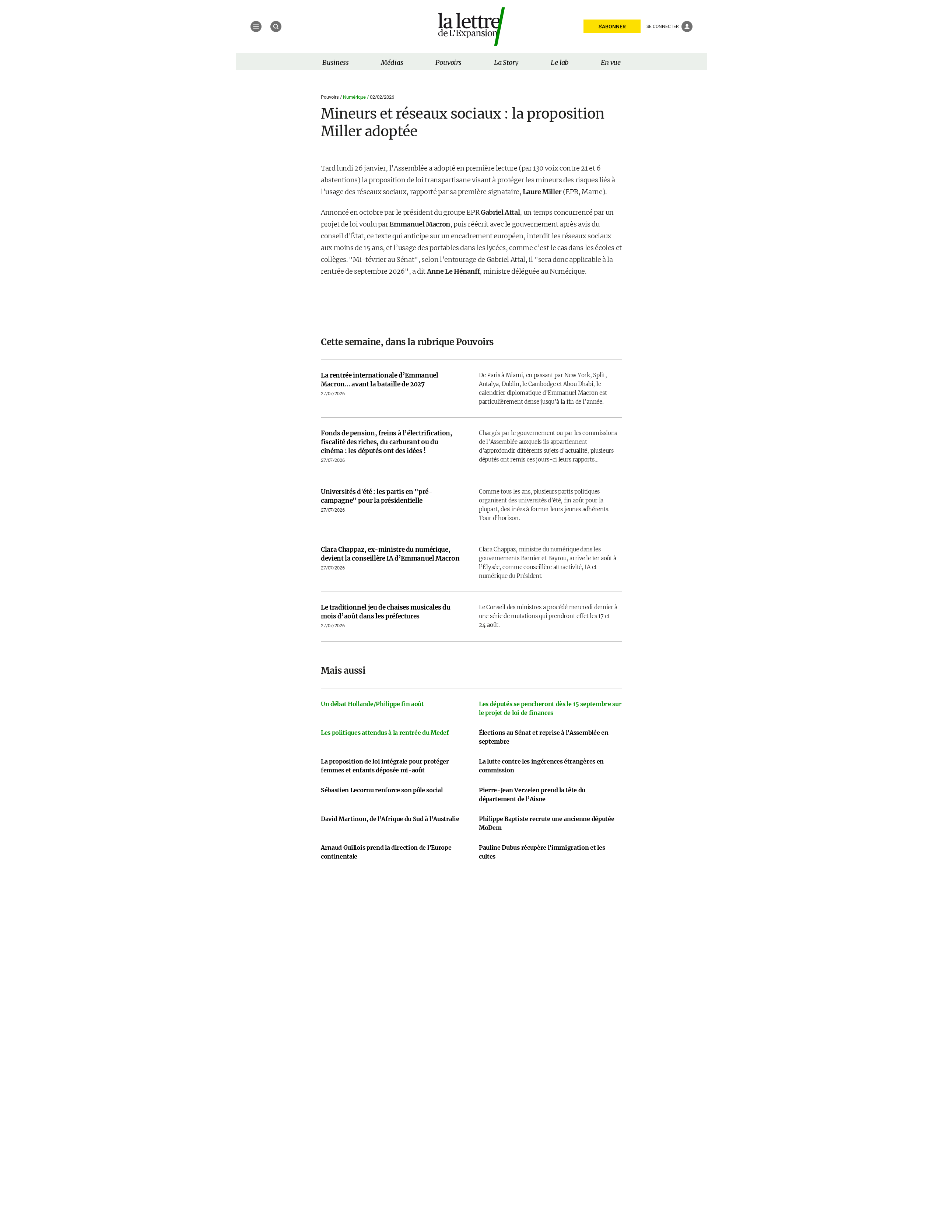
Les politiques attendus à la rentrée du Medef (385, 732)
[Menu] (256, 26)
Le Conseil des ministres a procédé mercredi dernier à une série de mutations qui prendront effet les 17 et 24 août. (548, 616)
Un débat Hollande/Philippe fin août (372, 704)
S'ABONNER (612, 26)
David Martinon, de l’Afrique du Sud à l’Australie (390, 818)
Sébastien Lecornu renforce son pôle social (382, 790)
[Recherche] (275, 26)
